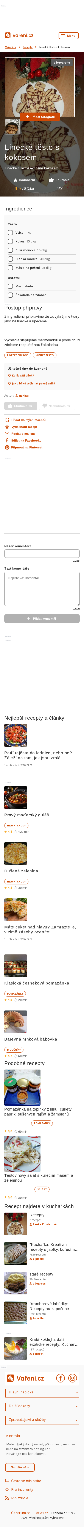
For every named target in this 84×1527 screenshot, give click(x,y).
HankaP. (24, 396)
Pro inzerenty (22, 1489)
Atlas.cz (42, 1512)
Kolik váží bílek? (23, 375)
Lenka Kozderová (45, 1224)
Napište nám (20, 1467)
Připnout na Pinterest (26, 447)
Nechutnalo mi (59, 406)
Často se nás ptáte (26, 1480)
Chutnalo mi (23, 406)
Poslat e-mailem (23, 433)
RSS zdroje (19, 1498)
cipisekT (39, 1259)
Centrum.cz (20, 1512)
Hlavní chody (16, 825)
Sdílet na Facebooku (26, 440)
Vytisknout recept (24, 426)
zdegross (39, 1283)
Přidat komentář (44, 618)
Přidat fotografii (43, 117)
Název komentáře (17, 546)
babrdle (38, 1318)
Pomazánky (15, 993)
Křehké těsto (45, 355)
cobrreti (38, 1354)
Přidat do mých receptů (26, 420)
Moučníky (14, 1049)
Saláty (42, 1189)
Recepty (28, 47)
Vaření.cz (10, 47)
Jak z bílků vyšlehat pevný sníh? (33, 383)
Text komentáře (16, 568)
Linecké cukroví (17, 355)
